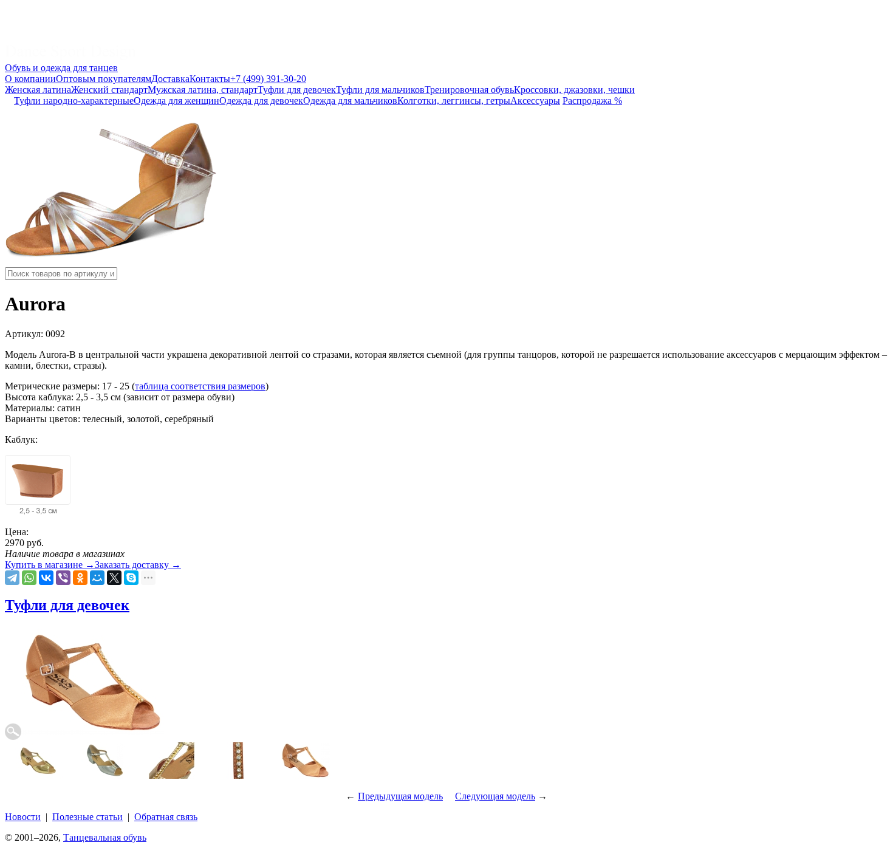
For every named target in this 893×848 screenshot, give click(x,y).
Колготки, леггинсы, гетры (453, 100)
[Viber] (63, 577)
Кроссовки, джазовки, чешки (574, 89)
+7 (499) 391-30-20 (268, 79)
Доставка (170, 79)
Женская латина (38, 89)
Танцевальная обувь (104, 837)
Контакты (210, 79)
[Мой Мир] (97, 577)
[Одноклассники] (80, 577)
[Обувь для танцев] (70, 57)
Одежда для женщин (176, 100)
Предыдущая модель (400, 796)
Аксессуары (535, 100)
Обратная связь (165, 817)
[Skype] (131, 577)
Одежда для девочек (261, 100)
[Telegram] (12, 577)
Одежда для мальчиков (350, 100)
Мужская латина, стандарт (203, 89)
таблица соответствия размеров (200, 386)
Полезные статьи (87, 817)
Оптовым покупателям (103, 79)
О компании (30, 79)
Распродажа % (592, 100)
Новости (23, 817)
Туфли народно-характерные (74, 100)
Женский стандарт (109, 89)
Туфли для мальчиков (380, 89)
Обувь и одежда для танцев (61, 68)
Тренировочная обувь (469, 89)
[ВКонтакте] (46, 577)
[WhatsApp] (29, 577)
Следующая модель (495, 796)
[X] (114, 577)
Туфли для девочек (297, 89)
